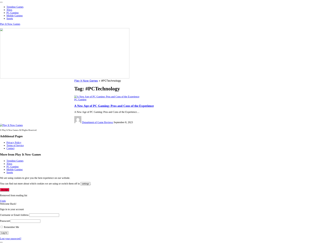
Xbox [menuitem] (9, 9)
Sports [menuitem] (9, 18)
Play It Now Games (10, 24)
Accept (4, 190)
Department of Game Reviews (97, 122)
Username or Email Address (14, 215)
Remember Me (11, 227)
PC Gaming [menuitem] (12, 12)
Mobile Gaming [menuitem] (14, 15)
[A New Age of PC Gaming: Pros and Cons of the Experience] (106, 96)
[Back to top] (1, 242)
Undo (3, 201)
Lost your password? (10, 238)
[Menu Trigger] (1, 2)
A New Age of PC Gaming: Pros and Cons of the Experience (114, 106)
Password (5, 221)
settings (85, 184)
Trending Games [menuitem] (14, 6)
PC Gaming (80, 99)
